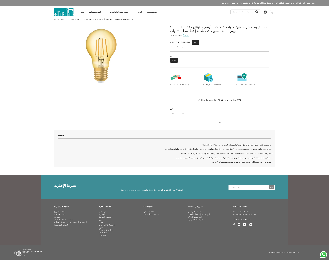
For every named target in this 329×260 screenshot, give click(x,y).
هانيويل (102, 219)
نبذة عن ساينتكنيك (151, 214)
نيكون (101, 227)
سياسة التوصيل (194, 211)
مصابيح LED (59, 211)
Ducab (102, 235)
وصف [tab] (61, 134)
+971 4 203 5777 (241, 211)
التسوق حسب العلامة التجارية (119, 12)
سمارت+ (58, 217)
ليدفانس (102, 211)
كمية (171, 109)
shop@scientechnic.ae (244, 214)
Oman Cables (106, 230)
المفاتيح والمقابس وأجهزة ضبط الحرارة (70, 222)
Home (56, 19)
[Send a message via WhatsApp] (324, 255)
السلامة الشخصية (61, 225)
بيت (82, 12)
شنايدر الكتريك (105, 217)
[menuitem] (82, 12)
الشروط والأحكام (195, 217)
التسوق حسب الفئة (95, 12)
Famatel (103, 232)
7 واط (174, 60)
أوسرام (102, 214)
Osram (186, 35)
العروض (139, 12)
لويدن (101, 222)
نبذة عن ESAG (149, 211)
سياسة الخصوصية (195, 219)
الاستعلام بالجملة (152, 12)
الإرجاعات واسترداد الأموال (199, 214)
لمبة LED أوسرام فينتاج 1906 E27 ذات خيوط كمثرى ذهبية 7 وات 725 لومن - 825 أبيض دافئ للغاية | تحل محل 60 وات (97, 19)
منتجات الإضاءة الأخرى (63, 219)
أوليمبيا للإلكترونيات (107, 225)
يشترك (271, 187)
